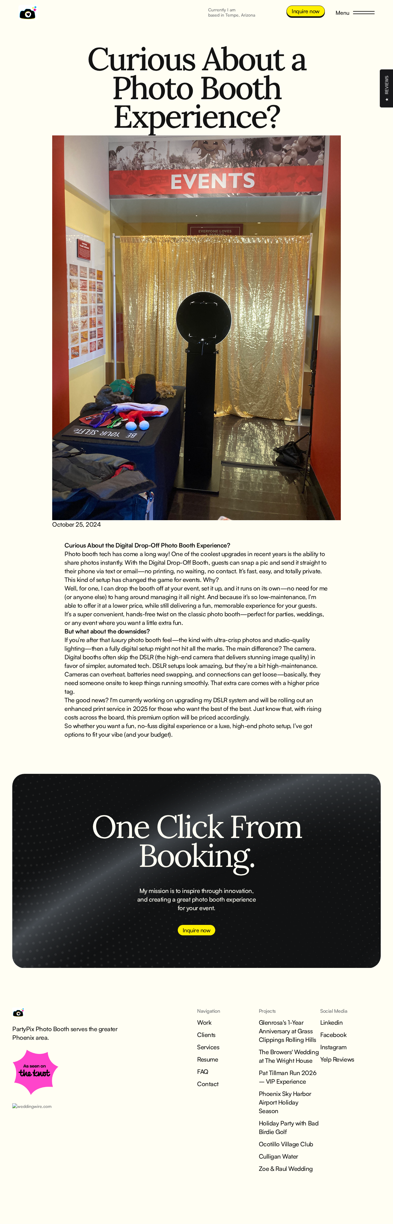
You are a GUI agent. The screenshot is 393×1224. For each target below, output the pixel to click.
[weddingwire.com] (35, 1105)
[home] (28, 12)
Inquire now (306, 11)
